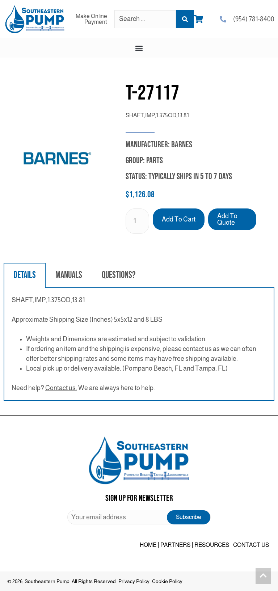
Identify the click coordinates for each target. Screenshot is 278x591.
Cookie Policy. (168, 581)
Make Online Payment (91, 19)
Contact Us (251, 545)
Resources (211, 545)
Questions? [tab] (118, 275)
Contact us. (61, 388)
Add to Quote (227, 219)
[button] (139, 48)
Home (148, 545)
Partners (175, 545)
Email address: (139, 517)
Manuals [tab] (68, 275)
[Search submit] (185, 19)
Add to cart (178, 219)
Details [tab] (24, 275)
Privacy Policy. (134, 581)
